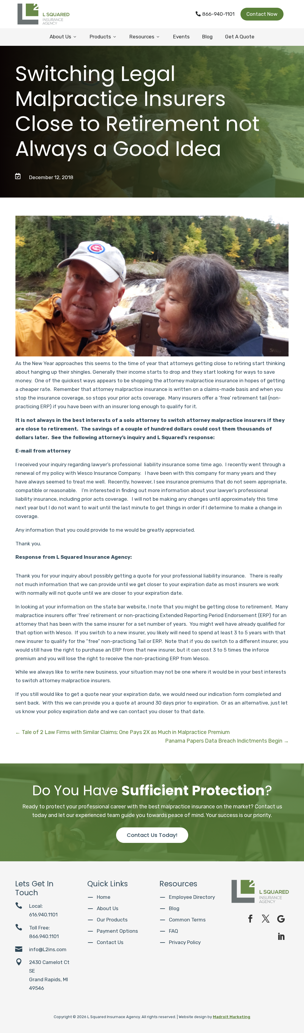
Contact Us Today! (152, 835)
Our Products (112, 920)
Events (181, 37)
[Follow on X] (265, 918)
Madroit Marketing (231, 1017)
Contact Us (110, 942)
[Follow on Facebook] (250, 918)
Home (103, 897)
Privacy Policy (185, 942)
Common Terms (187, 920)
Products (103, 37)
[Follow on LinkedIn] (281, 936)
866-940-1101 (215, 14)
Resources (144, 37)
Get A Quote (239, 37)
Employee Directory (192, 897)
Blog (207, 37)
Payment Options (117, 931)
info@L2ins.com (47, 949)
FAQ (173, 931)
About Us (63, 37)
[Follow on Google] (281, 918)
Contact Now (262, 14)
